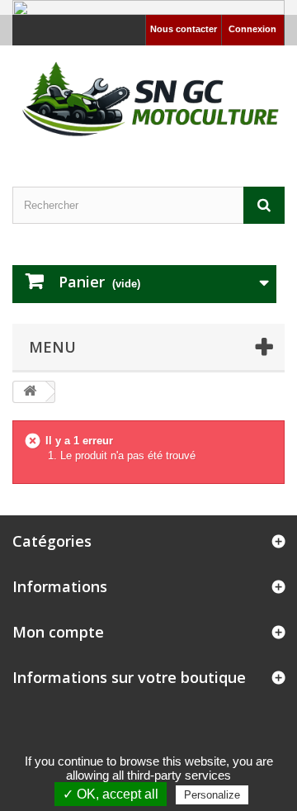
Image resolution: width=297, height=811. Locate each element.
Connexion (252, 29)
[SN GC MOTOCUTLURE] (148, 101)
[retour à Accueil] (29, 392)
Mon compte (58, 632)
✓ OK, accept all (110, 794)
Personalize (212, 795)
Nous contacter (183, 29)
